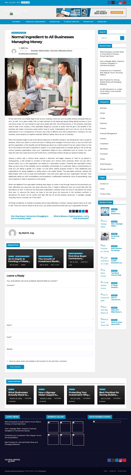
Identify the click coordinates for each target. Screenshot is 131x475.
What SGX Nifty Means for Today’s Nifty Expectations (117, 313)
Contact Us (104, 184)
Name (9, 325)
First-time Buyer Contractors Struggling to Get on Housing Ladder (29, 217)
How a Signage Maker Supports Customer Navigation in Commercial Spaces (112, 63)
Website (9, 349)
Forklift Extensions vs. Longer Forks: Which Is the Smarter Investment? (111, 91)
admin (23, 265)
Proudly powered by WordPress (14, 471)
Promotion (55, 22)
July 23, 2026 (75, 398)
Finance (103, 128)
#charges (34, 51)
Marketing (102, 22)
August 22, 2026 (16, 398)
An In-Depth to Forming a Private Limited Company (18, 261)
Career (102, 113)
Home (102, 189)
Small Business (105, 164)
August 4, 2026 (46, 398)
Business (17, 22)
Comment (11, 285)
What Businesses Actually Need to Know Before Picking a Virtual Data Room (112, 54)
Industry (103, 139)
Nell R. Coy (24, 48)
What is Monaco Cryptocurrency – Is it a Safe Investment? (71, 217)
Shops (102, 159)
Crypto (102, 118)
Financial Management (36, 22)
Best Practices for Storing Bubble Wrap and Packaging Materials (110, 82)
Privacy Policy (105, 194)
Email (9, 337)
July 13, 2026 (106, 398)
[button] (124, 22)
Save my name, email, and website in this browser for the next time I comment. (38, 361)
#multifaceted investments (28, 54)
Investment (104, 144)
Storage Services (71, 22)
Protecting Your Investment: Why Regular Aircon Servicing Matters (111, 73)
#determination (44, 51)
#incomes (54, 51)
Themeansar (42, 471)
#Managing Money (65, 51)
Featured (103, 123)
